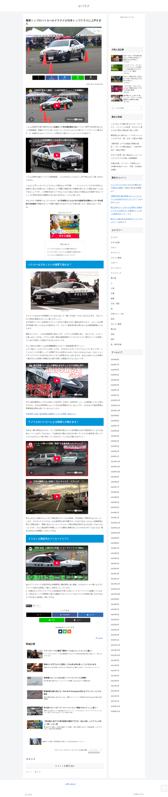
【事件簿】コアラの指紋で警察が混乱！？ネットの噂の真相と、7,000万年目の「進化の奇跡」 (126, 147)
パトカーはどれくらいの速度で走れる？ (63, 249)
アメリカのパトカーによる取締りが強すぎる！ (65, 252)
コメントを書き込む (65, 766)
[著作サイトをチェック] (60, 631)
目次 (62, 244)
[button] (91, 78)
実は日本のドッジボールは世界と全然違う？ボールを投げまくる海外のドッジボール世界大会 (126, 211)
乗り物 (30, 605)
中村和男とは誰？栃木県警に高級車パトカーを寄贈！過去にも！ (51, 414)
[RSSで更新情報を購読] (69, 631)
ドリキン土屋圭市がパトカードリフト (62, 255)
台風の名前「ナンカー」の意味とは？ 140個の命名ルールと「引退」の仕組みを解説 (126, 166)
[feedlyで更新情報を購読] (65, 631)
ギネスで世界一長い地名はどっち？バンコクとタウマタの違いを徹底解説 (126, 156)
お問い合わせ (70, 784)
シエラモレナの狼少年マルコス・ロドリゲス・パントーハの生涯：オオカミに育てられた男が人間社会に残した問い (126, 127)
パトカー (37, 605)
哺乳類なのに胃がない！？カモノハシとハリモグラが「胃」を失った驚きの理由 (126, 136)
